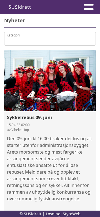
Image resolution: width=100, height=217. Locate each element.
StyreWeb (72, 213)
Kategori (13, 35)
